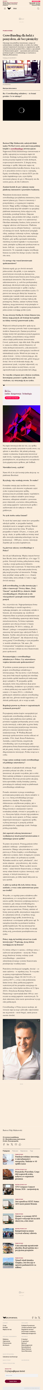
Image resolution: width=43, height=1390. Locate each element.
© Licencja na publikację (11, 1137)
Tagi (31, 1151)
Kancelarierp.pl (26, 1347)
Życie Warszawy (27, 1351)
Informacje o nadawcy (29, 1331)
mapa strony (7, 1360)
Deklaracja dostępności (29, 1333)
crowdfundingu (17, 148)
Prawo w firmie (7, 30)
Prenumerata (7, 1343)
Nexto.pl (24, 1343)
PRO (15, 9)
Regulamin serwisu (28, 1329)
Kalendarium (25, 1360)
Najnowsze (24, 1151)
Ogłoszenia (6, 1341)
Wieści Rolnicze (26, 1349)
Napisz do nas (7, 1329)
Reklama (5, 1339)
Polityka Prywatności (28, 1325)
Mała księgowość (27, 1345)
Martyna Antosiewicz (10, 88)
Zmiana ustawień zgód (29, 1327)
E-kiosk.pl (24, 1339)
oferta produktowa (9, 1363)
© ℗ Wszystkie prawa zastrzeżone (14, 1139)
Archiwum (6, 1345)
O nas (4, 1325)
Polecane (15, 1151)
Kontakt (5, 1327)
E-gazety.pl (25, 1341)
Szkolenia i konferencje (10, 1357)
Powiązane (6, 1151)
